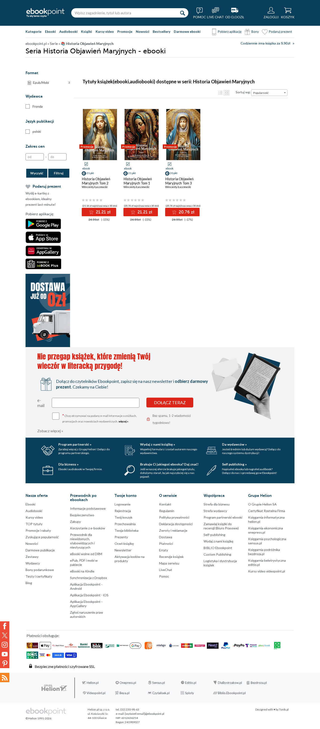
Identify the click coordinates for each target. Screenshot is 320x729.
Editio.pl (190, 683)
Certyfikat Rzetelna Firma (266, 511)
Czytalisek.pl (161, 693)
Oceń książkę (124, 544)
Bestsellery (161, 31)
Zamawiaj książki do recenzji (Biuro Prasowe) (221, 526)
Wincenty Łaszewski (95, 187)
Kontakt (165, 504)
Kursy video (105, 31)
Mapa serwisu (169, 563)
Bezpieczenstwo (82, 515)
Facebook (4, 626)
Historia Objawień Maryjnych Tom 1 (137, 181)
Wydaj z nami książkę (218, 541)
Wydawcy (33, 563)
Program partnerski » (74, 444)
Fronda (38, 106)
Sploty (189, 693)
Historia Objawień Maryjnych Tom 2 (96, 181)
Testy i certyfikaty (39, 576)
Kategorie (33, 31)
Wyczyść (36, 173)
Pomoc (164, 576)
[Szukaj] (182, 13)
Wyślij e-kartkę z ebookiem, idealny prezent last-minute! (41, 198)
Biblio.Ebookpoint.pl (232, 693)
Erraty (163, 550)
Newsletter (123, 550)
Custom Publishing (217, 554)
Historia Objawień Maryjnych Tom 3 (179, 181)
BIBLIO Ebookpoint (218, 548)
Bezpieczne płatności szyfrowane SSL (65, 666)
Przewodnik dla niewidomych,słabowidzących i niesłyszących (82, 541)
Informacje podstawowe (88, 508)
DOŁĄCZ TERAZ (170, 402)
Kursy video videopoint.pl (266, 571)
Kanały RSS (4, 677)
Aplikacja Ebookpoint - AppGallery (86, 604)
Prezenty (121, 537)
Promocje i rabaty (38, 530)
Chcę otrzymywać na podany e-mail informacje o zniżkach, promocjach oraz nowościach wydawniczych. (99, 418)
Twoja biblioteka (126, 530)
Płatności (166, 544)
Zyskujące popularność (42, 537)
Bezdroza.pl (259, 683)
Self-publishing (214, 535)
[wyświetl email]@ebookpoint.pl (144, 713)
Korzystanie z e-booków (87, 528)
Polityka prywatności (174, 517)
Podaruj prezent (280, 31)
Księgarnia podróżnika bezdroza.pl (264, 552)
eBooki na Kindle (82, 571)
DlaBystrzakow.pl (230, 683)
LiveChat (165, 570)
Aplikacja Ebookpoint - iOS (89, 595)
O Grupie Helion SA (262, 504)
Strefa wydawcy (215, 511)
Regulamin (166, 511)
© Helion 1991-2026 (38, 718)
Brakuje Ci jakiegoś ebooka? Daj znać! (169, 464)
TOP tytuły (34, 524)
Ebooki (50, 31)
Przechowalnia (125, 524)
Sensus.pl (158, 683)
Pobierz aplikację (230, 31)
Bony (255, 31)
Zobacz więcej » (50, 431)
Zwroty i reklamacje (173, 530)
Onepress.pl (127, 683)
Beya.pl (124, 693)
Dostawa (165, 537)
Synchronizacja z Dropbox (88, 578)
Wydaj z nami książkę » (157, 444)
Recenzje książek (171, 557)
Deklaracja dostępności (176, 524)
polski (37, 131)
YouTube (4, 654)
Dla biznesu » (68, 464)
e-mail (41, 403)
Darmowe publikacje (40, 550)
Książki (86, 31)
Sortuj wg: (243, 92)
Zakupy (75, 522)
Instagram (4, 644)
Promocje (124, 31)
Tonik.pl (284, 709)
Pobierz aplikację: (40, 214)
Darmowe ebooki (187, 31)
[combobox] (269, 92)
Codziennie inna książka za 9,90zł (265, 43)
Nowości (142, 31)
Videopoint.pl (96, 693)
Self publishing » (234, 464)
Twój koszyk (123, 517)
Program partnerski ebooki (223, 517)
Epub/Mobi (51, 82)
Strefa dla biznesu (217, 504)
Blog (29, 583)
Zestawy (32, 557)
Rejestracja (123, 511)
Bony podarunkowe (40, 570)
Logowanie (122, 504)
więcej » (123, 421)
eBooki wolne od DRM (86, 554)
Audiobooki (68, 31)
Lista (220, 92)
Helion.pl (93, 683)
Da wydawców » (234, 444)
